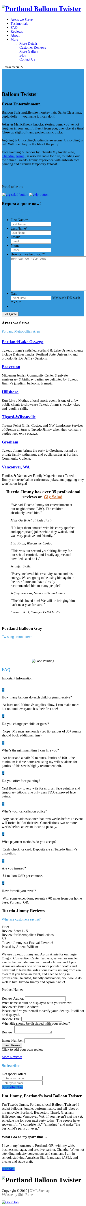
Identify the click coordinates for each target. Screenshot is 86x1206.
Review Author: (13, 998)
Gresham (10, 442)
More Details (28, 43)
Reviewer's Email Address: (20, 1007)
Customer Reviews (32, 47)
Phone (15, 245)
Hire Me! (8, 1169)
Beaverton (11, 366)
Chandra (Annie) (13, 156)
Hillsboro (10, 392)
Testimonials (19, 23)
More (14, 39)
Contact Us (27, 59)
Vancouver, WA (16, 467)
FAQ (14, 27)
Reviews (17, 31)
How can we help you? (28, 254)
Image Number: (13, 1040)
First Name (19, 220)
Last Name (19, 228)
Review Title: (11, 1019)
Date (14, 293)
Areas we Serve (22, 19)
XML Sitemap (40, 1191)
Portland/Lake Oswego (22, 341)
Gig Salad (53, 496)
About (15, 35)
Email (16, 237)
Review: (8, 1032)
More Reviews (12, 1057)
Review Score (11, 931)
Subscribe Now (12, 1087)
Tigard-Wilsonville (19, 417)
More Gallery (28, 51)
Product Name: (12, 989)
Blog (22, 55)
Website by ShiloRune (17, 1194)
